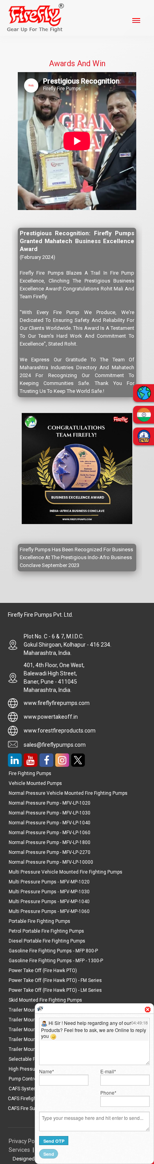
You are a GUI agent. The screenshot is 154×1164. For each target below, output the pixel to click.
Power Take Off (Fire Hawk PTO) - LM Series (55, 990)
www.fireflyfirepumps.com (57, 703)
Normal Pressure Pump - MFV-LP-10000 (51, 862)
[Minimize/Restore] (143, 1006)
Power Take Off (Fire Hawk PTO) (43, 970)
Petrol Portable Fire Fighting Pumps (46, 931)
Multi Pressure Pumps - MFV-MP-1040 (49, 901)
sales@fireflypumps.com (55, 745)
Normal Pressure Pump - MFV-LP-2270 (49, 852)
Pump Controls (25, 1079)
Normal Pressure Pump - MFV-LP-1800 (49, 842)
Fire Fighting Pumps (30, 773)
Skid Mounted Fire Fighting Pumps (45, 1000)
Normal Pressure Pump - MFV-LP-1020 (49, 803)
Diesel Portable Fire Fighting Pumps (47, 941)
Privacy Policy (26, 1141)
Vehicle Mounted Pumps (35, 783)
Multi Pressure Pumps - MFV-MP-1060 (49, 911)
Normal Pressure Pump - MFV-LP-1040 (49, 823)
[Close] (148, 1009)
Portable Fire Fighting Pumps (39, 921)
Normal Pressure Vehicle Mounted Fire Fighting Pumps (68, 793)
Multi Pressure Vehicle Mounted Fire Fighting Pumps (65, 872)
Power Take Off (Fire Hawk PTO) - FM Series (55, 980)
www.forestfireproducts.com (60, 730)
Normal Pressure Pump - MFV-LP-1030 (49, 813)
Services (19, 1150)
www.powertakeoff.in (51, 717)
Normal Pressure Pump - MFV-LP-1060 (49, 832)
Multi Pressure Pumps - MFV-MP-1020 (49, 882)
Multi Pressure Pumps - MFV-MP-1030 (49, 891)
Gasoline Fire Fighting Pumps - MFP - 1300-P (56, 960)
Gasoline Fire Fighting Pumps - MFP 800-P (53, 951)
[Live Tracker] (40, 1008)
